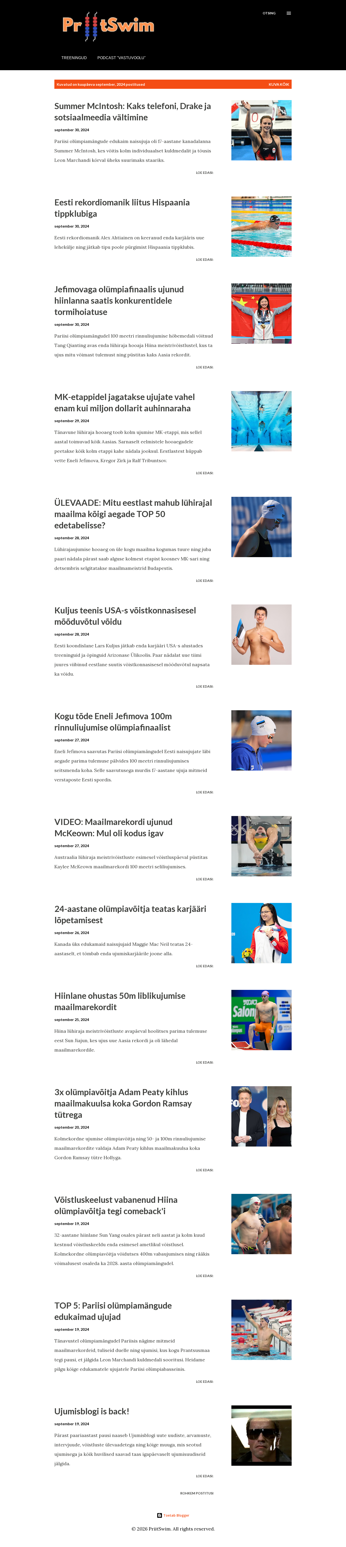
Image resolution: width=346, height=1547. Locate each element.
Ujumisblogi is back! (91, 1411)
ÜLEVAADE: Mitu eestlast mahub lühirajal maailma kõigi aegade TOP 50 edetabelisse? (133, 513)
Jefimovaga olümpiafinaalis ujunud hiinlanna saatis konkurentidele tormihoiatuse (119, 300)
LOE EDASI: (204, 173)
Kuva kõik (279, 84)
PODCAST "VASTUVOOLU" (121, 58)
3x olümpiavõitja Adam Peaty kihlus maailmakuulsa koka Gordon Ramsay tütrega (123, 1103)
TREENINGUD (74, 58)
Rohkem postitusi (196, 1493)
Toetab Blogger (175, 1515)
